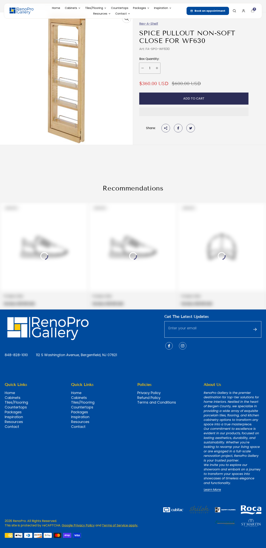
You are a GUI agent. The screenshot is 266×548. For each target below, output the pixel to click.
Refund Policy (148, 397)
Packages (13, 412)
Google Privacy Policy (78, 525)
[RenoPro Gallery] (21, 11)
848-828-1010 (16, 355)
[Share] (165, 128)
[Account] (243, 11)
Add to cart (193, 98)
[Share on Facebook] (178, 128)
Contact (12, 426)
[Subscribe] (255, 329)
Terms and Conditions (156, 402)
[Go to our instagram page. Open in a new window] (182, 346)
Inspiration (14, 417)
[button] (193, 112)
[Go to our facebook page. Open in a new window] (169, 346)
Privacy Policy (149, 393)
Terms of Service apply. (120, 525)
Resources (14, 422)
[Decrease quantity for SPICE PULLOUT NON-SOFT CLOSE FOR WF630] (142, 68)
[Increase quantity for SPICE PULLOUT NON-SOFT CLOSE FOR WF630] (157, 68)
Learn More (212, 490)
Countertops (16, 407)
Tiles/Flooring (16, 402)
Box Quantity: (149, 59)
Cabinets (12, 397)
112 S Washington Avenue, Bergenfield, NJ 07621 (76, 355)
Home (10, 393)
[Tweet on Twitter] (190, 128)
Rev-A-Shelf (148, 23)
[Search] (234, 11)
